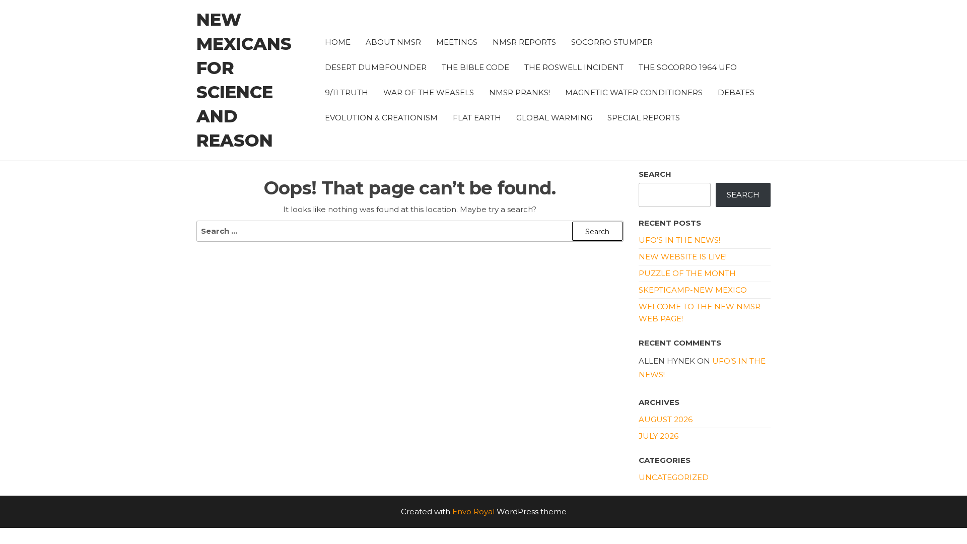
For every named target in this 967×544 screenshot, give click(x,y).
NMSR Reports (524, 42)
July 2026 (658, 436)
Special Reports (643, 117)
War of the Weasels (428, 92)
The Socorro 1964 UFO (688, 67)
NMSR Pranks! (519, 92)
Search (655, 174)
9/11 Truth (346, 92)
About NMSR (393, 42)
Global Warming (554, 117)
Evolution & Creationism (381, 117)
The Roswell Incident (574, 67)
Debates (736, 92)
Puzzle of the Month (687, 273)
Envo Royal (473, 511)
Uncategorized (674, 477)
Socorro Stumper (612, 42)
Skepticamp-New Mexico (693, 290)
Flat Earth (477, 117)
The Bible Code (475, 67)
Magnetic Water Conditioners (634, 92)
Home (338, 42)
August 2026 (666, 419)
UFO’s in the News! (679, 240)
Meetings (456, 42)
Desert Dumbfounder (376, 67)
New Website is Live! (683, 256)
